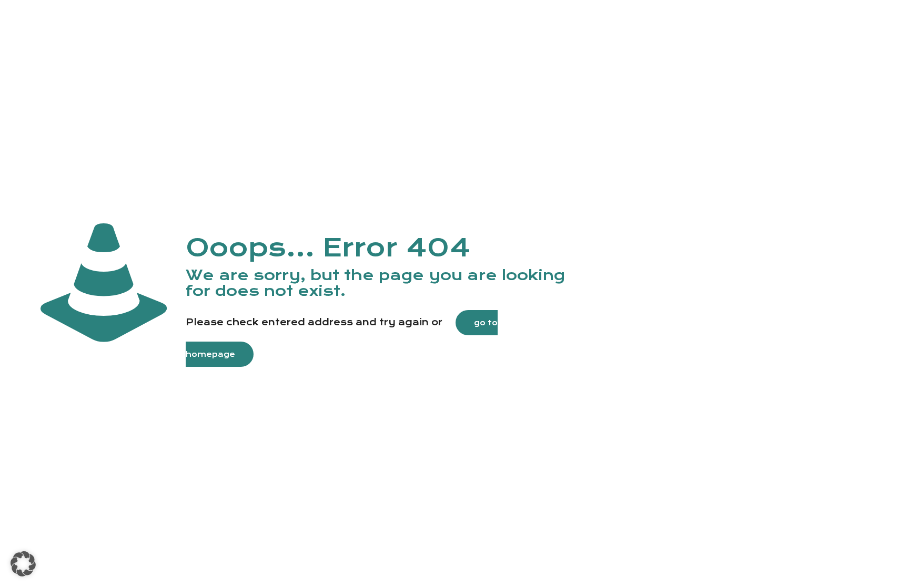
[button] (23, 564)
